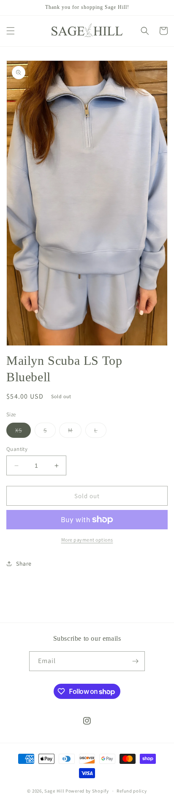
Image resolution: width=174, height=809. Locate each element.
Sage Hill (54, 791)
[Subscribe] (135, 661)
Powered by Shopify (87, 791)
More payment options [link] (87, 540)
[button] (10, 31)
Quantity (16, 449)
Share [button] (24, 563)
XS (23, 432)
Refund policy (132, 791)
